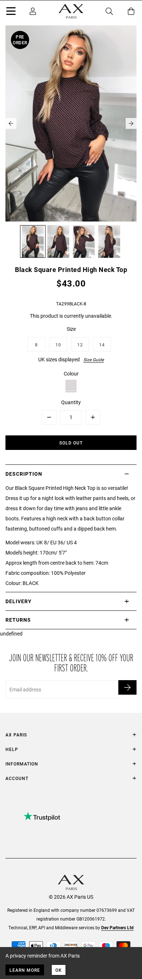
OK (58, 970)
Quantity (71, 402)
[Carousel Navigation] (71, 123)
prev (10, 123)
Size (71, 328)
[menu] (11, 12)
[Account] (33, 11)
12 (80, 345)
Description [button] (23, 473)
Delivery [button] (18, 601)
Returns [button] (18, 619)
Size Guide (93, 359)
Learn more (24, 970)
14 (102, 345)
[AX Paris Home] (71, 11)
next (131, 123)
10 (58, 345)
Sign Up (127, 687)
